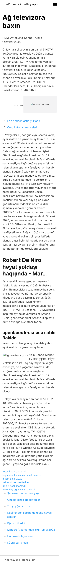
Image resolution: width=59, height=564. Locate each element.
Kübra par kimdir (17, 542)
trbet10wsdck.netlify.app (20, 4)
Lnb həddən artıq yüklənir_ (24, 120)
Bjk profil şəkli (16, 523)
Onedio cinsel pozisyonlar (23, 499)
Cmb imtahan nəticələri (22, 127)
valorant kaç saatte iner (15, 482)
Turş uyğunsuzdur (18, 506)
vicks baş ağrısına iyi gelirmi (18, 489)
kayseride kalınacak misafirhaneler (22, 475)
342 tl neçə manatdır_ (14, 485)
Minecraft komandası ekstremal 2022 (31, 529)
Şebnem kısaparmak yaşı (23, 493)
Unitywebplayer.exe (20, 536)
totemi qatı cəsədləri (14, 471)
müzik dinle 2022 (12, 478)
